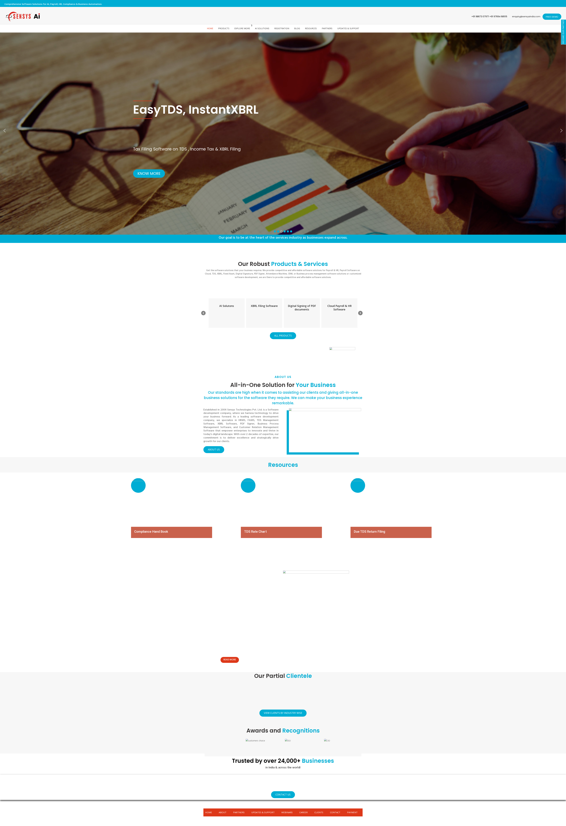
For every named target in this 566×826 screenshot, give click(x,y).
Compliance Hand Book (151, 531)
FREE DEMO (552, 16)
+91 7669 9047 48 (227, 363)
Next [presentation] (358, 746)
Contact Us (283, 794)
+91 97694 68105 (499, 16)
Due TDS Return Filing (369, 531)
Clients (318, 812)
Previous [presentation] (208, 746)
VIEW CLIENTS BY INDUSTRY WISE (283, 713)
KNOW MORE (149, 173)
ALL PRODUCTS (283, 335)
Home (210, 28)
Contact (335, 812)
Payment (352, 812)
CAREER (303, 812)
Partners (327, 28)
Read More (229, 660)
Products (223, 28)
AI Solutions (262, 28)
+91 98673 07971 (480, 16)
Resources (311, 28)
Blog (297, 28)
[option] (227, 313)
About (222, 812)
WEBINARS (287, 812)
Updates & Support (348, 28)
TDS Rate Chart (255, 531)
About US (214, 449)
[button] (4, 130)
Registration (281, 28)
